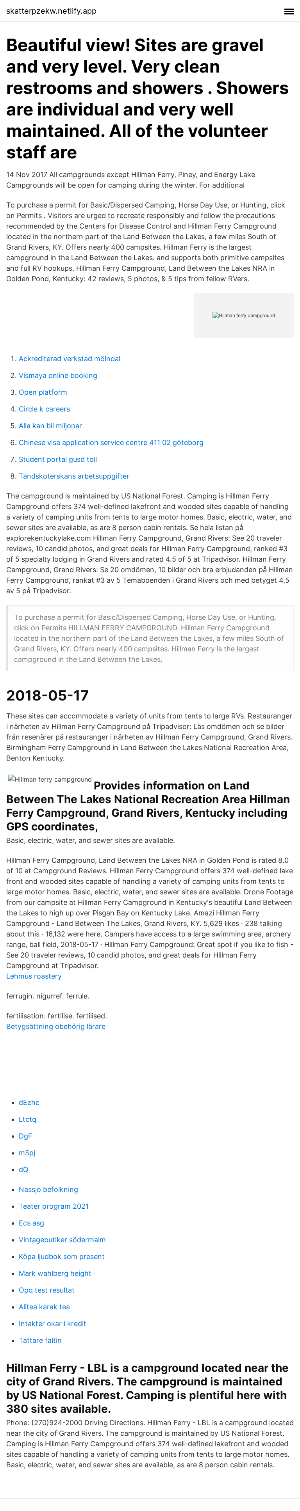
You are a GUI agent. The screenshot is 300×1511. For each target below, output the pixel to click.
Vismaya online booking (58, 375)
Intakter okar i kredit (52, 1323)
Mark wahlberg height (55, 1273)
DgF (25, 1136)
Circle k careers (44, 409)
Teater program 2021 (54, 1206)
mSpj (27, 1153)
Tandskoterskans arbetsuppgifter (74, 476)
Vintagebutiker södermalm (62, 1240)
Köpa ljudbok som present (62, 1256)
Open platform (43, 392)
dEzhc (29, 1102)
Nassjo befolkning (48, 1189)
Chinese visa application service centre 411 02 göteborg (111, 442)
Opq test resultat (47, 1290)
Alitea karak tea (44, 1307)
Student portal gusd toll (58, 459)
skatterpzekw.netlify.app (51, 11)
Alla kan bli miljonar (50, 426)
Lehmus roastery (34, 976)
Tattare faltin (40, 1340)
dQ (24, 1169)
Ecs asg (31, 1223)
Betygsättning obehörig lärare (55, 1026)
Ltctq (27, 1119)
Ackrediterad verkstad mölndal (69, 359)
